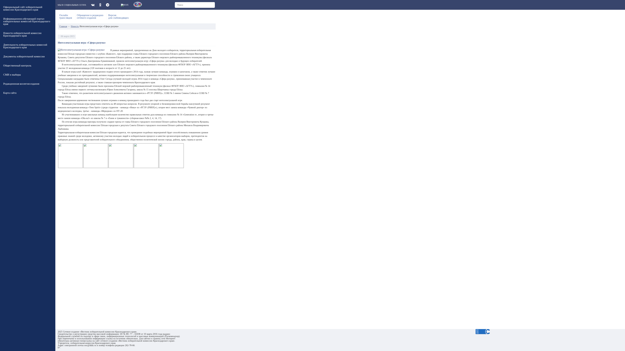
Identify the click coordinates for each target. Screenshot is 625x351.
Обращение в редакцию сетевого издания (90, 16)
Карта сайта (9, 92)
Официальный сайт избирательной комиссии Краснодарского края (22, 8)
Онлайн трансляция (65, 16)
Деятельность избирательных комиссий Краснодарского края (25, 46)
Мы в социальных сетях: (72, 5)
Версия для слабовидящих (118, 16)
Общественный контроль (17, 65)
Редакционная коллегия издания (21, 83)
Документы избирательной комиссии (24, 56)
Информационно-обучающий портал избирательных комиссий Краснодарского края (26, 21)
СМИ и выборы (12, 74)
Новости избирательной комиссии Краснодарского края (22, 34)
